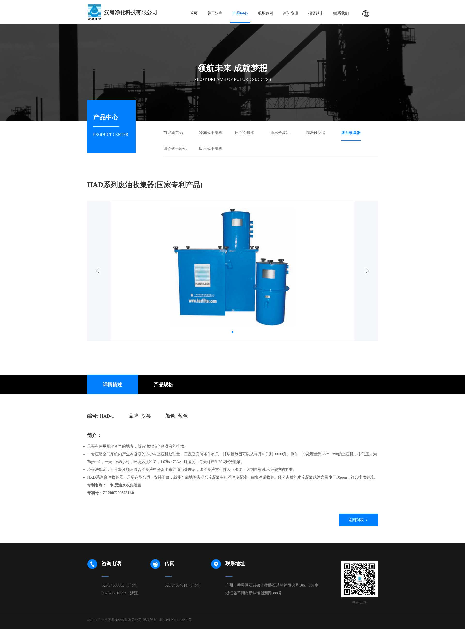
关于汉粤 (215, 13)
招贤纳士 (316, 13)
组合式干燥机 (175, 149)
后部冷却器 (244, 133)
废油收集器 (351, 133)
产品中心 (240, 13)
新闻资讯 (290, 13)
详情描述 (112, 384)
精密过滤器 (315, 133)
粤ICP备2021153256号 (175, 620)
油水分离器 (280, 133)
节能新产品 (173, 133)
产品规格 (163, 384)
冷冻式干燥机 (210, 133)
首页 (194, 13)
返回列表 (356, 520)
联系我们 (341, 13)
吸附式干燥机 (210, 149)
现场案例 (265, 13)
